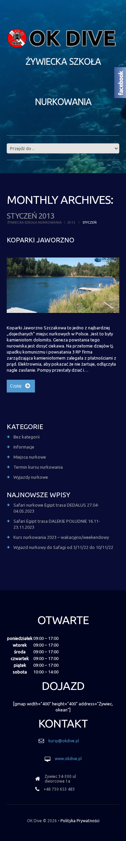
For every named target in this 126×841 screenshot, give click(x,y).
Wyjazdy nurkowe (30, 477)
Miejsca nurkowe (29, 457)
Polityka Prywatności (79, 821)
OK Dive (34, 821)
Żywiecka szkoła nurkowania (34, 222)
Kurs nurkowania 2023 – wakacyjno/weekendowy (61, 537)
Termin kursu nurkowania (38, 467)
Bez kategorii (26, 436)
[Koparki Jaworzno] (63, 285)
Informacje (23, 447)
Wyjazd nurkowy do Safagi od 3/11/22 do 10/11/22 (63, 547)
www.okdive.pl (68, 758)
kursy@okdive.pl (63, 741)
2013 (71, 222)
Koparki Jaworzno (40, 240)
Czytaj (16, 386)
